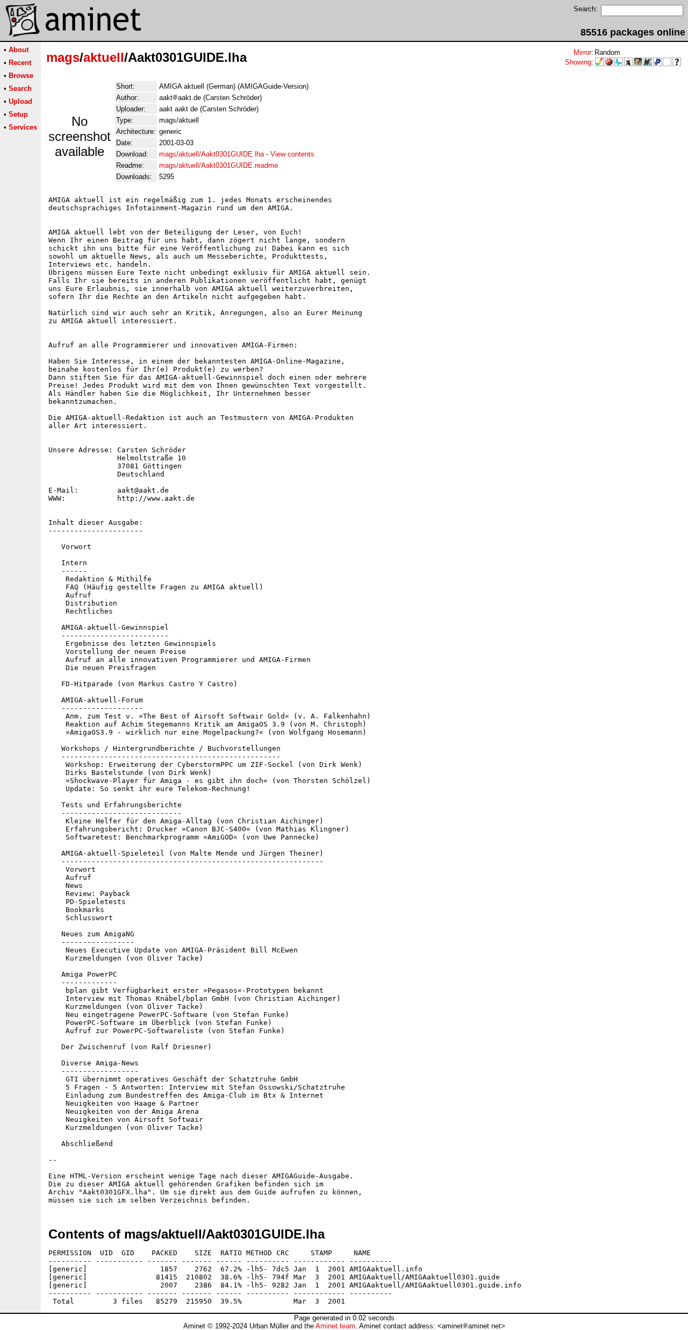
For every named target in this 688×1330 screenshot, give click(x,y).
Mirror (582, 52)
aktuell (103, 57)
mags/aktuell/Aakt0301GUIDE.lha (211, 154)
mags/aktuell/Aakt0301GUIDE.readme (218, 165)
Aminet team (335, 1326)
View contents (292, 154)
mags (63, 57)
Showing (578, 62)
